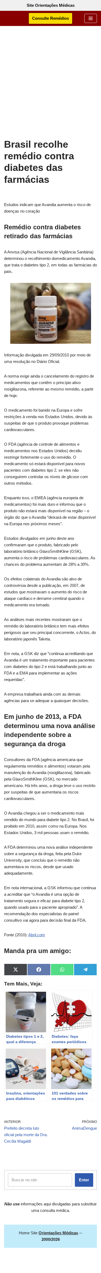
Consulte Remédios (50, 18)
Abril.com (36, 935)
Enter (84, 1180)
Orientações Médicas (63, 1267)
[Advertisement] (50, 85)
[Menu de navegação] (90, 18)
